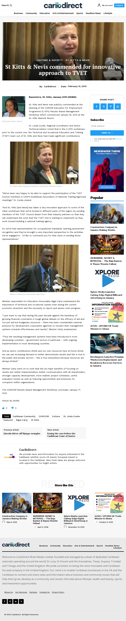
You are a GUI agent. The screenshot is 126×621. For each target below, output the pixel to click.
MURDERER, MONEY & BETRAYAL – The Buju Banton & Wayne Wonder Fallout (106, 260)
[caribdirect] (9, 456)
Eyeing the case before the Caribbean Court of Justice (61, 434)
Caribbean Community (24, 416)
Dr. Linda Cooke (71, 416)
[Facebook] (96, 106)
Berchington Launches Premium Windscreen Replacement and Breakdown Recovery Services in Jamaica (107, 361)
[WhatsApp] (118, 106)
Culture (56, 416)
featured (8, 420)
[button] (7, 5)
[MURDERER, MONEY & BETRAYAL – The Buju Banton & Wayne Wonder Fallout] (107, 245)
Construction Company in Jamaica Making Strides (103, 229)
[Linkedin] (15, 601)
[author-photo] (4, 522)
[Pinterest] (111, 106)
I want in (105, 133)
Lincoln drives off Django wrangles (22, 433)
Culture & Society (50, 60)
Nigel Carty (22, 420)
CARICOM (44, 416)
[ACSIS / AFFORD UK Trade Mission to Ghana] (107, 312)
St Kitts (35, 420)
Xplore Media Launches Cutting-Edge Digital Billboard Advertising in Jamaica (106, 294)
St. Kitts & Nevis (78, 60)
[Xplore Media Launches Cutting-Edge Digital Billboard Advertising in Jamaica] (107, 278)
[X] (103, 106)
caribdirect (50, 86)
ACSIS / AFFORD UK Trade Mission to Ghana (104, 327)
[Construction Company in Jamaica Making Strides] (107, 214)
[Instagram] (10, 601)
